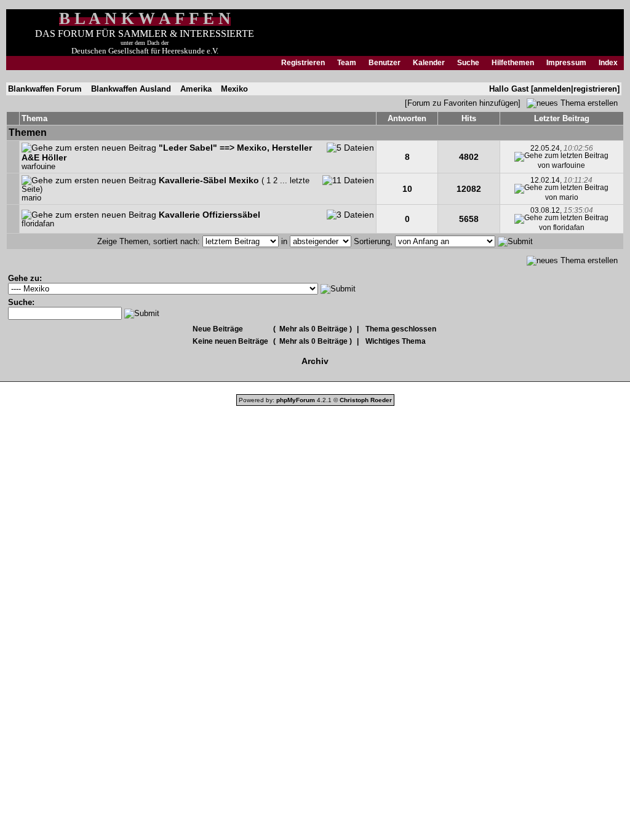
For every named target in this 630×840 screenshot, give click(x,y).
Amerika (196, 88)
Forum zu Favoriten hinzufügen (462, 103)
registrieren (595, 88)
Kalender (429, 62)
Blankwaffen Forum (45, 88)
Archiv (315, 361)
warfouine (38, 166)
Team (346, 62)
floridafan (38, 224)
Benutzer (385, 62)
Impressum (566, 62)
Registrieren (303, 62)
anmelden (552, 88)
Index (608, 62)
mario (31, 198)
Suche (468, 62)
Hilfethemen (513, 62)
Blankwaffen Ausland (131, 88)
